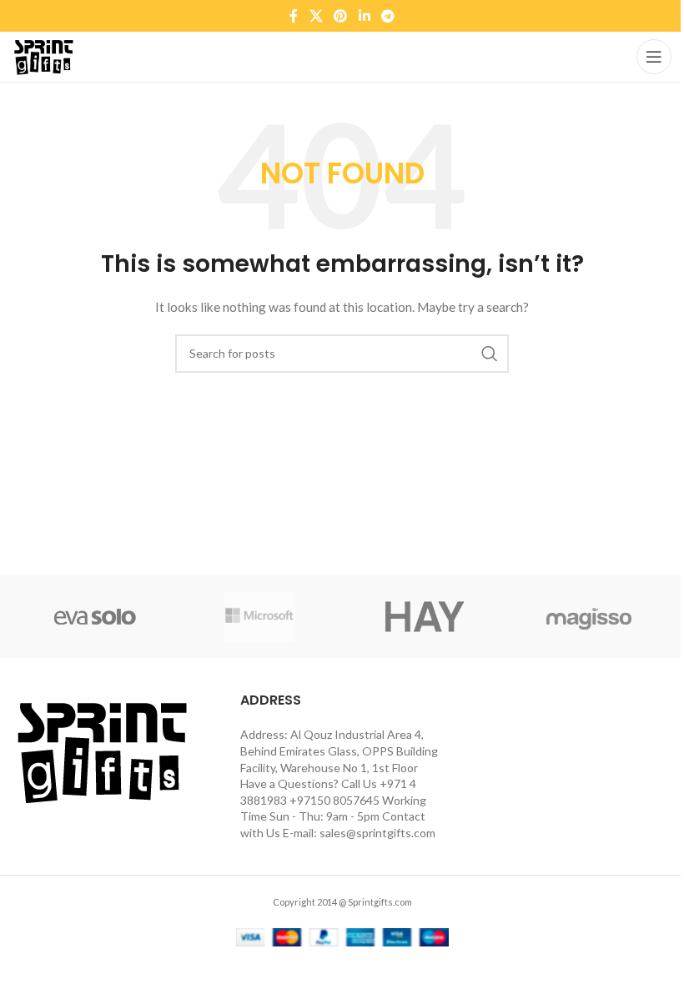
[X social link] (316, 15)
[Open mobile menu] (654, 56)
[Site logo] (43, 55)
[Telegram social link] (387, 15)
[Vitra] (95, 616)
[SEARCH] (489, 353)
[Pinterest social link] (341, 15)
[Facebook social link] (294, 15)
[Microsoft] (260, 616)
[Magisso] (589, 616)
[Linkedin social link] (364, 15)
